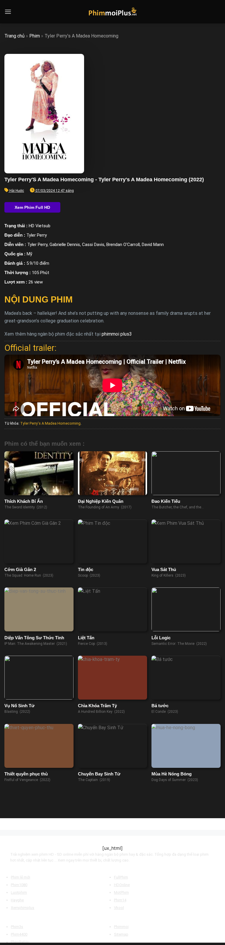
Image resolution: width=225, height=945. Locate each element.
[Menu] (7, 11)
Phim (34, 36)
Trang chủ (14, 36)
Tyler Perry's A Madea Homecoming (50, 423)
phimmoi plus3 (117, 334)
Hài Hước (16, 191)
